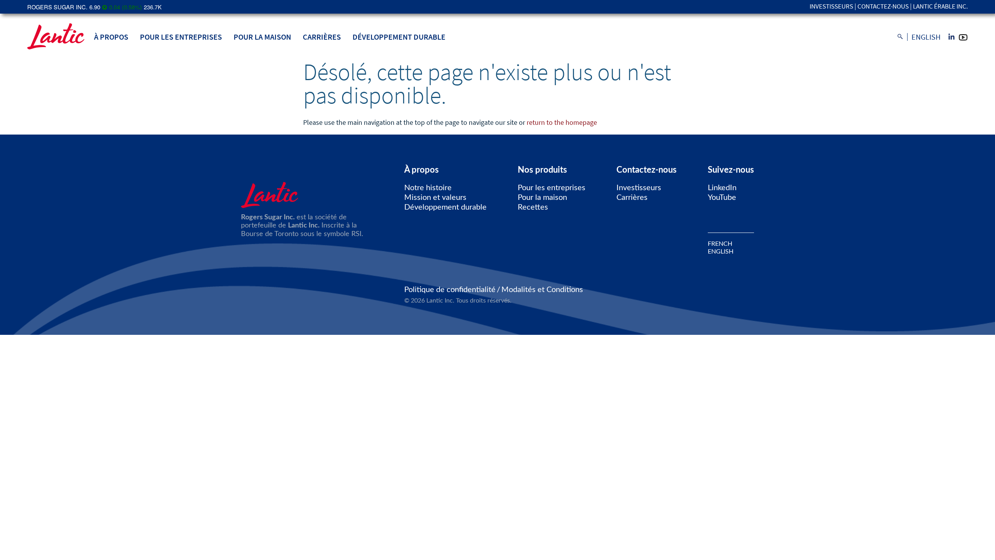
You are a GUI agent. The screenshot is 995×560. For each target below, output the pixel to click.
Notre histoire (428, 188)
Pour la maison (262, 37)
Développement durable (399, 37)
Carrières (322, 37)
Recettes (533, 207)
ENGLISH (720, 251)
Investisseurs (831, 7)
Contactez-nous (883, 7)
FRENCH (720, 244)
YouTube (722, 197)
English (926, 37)
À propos (111, 37)
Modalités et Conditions (542, 290)
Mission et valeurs (435, 197)
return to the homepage (562, 122)
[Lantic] (55, 37)
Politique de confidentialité (450, 290)
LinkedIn (722, 188)
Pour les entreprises (181, 37)
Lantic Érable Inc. (940, 7)
